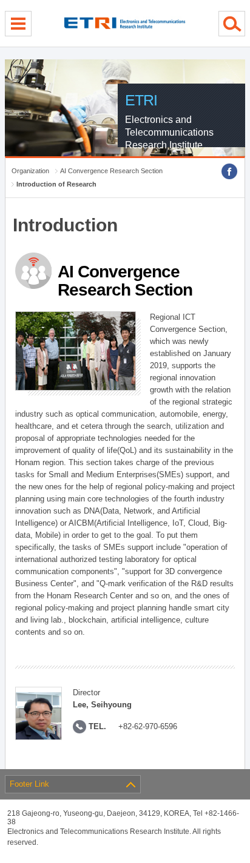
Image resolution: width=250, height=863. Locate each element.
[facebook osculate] (229, 171)
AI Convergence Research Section (111, 170)
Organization (30, 170)
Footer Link (29, 784)
